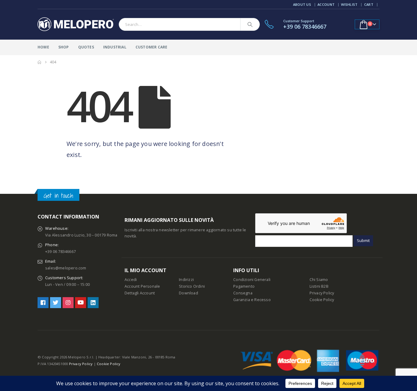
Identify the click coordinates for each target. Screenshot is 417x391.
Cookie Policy (322, 299)
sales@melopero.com (65, 268)
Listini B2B (319, 286)
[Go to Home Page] (39, 62)
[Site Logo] (76, 24)
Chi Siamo (319, 279)
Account (326, 4)
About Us (302, 4)
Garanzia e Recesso (252, 299)
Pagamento (244, 286)
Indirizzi (186, 279)
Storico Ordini (192, 286)
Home (43, 47)
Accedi (131, 279)
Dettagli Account (140, 293)
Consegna (242, 293)
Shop (63, 47)
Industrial (114, 47)
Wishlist (349, 4)
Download (188, 293)
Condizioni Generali (251, 279)
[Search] (250, 24)
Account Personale (142, 286)
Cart (368, 4)
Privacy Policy (322, 293)
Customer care (152, 47)
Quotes (86, 47)
